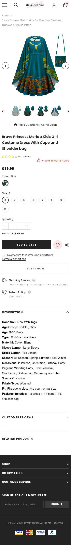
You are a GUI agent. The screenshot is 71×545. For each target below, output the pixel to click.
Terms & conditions (14, 259)
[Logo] (35, 5)
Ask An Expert (49, 124)
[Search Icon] (20, 5)
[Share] (65, 245)
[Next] (65, 65)
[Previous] (5, 65)
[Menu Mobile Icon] (4, 5)
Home (5, 15)
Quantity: (8, 219)
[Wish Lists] (57, 244)
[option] (35, 65)
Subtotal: (8, 233)
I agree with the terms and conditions (30, 255)
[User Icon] (54, 5)
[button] (10, 156)
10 (5, 209)
